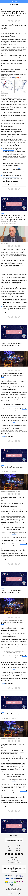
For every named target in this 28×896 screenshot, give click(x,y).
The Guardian (4, 28)
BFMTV (2, 376)
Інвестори (18, 846)
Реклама (18, 848)
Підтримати (14, 1)
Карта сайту (18, 850)
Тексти (9, 846)
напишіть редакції (14, 890)
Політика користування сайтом (14, 859)
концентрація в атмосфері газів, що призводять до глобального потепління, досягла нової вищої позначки (15, 164)
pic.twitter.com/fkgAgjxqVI (20, 417)
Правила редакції (14, 857)
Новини (9, 845)
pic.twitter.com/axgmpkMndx (14, 405)
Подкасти (10, 850)
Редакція (18, 845)
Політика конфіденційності (14, 860)
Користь (9, 848)
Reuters (17, 430)
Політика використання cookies (14, 862)
